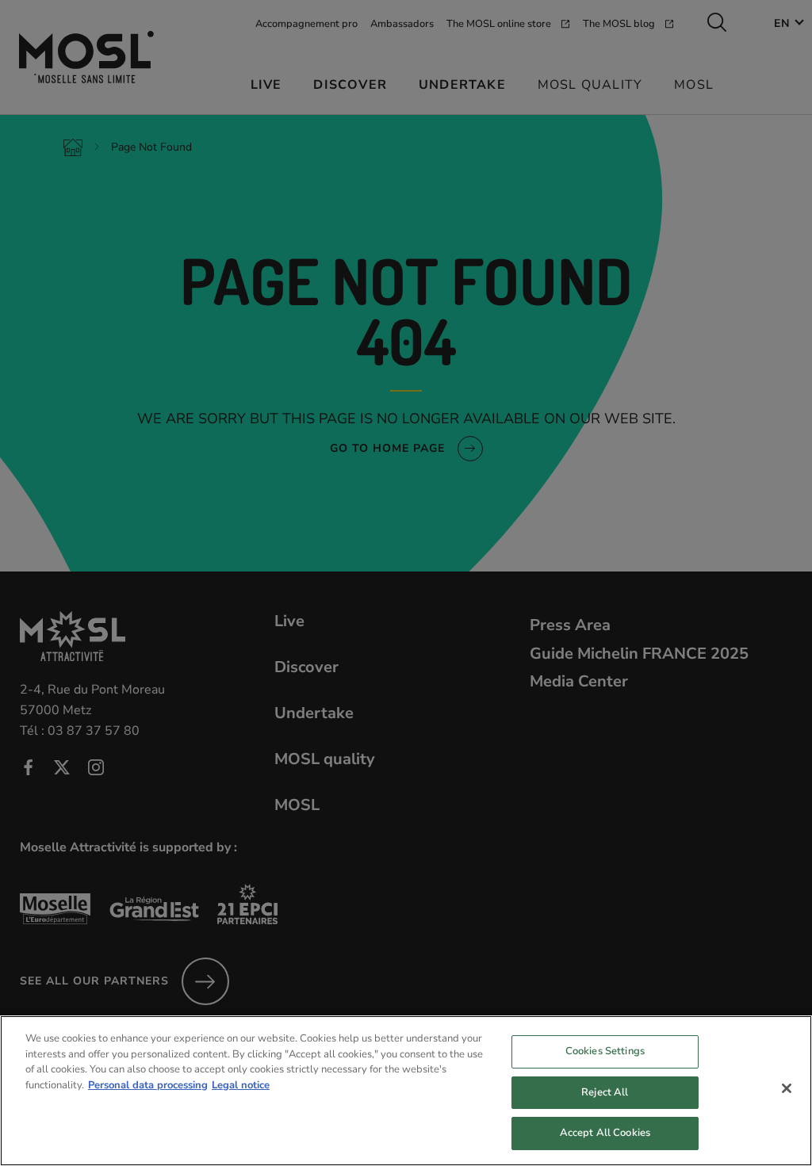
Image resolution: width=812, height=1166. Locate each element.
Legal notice (241, 1085)
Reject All (604, 1092)
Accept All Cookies (605, 1133)
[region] (406, 1090)
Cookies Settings (605, 1051)
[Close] (786, 1088)
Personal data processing (148, 1085)
